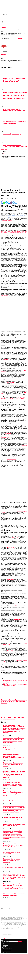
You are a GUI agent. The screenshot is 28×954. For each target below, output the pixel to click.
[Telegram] (13, 202)
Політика (5, 20)
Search (20, 38)
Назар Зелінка (10, 650)
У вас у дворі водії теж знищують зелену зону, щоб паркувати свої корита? (13, 764)
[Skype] (6, 202)
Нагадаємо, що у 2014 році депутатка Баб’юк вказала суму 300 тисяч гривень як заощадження (13, 398)
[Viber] (11, 202)
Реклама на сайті (7, 25)
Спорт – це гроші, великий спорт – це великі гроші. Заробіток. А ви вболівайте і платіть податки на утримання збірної (13, 740)
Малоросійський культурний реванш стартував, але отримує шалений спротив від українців (12, 784)
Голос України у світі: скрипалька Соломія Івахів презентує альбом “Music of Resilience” (13, 845)
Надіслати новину (7, 23)
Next (6, 149)
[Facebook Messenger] (9, 202)
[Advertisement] (14, 173)
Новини (5, 18)
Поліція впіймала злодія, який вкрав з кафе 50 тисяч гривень (14, 824)
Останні (5, 14)
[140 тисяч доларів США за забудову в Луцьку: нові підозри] (15, 116)
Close (2, 940)
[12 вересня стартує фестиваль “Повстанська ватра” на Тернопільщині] (15, 139)
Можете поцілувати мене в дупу (12, 134)
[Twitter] (16, 202)
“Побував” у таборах (9, 800)
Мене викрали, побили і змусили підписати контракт (13, 867)
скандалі (9, 435)
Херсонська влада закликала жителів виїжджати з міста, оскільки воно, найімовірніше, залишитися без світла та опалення (14, 876)
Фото (4, 22)
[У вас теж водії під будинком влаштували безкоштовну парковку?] (15, 103)
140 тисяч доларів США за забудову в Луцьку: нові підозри (14, 122)
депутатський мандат (5, 437)
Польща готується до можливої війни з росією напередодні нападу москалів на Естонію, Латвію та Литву (15, 80)
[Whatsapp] (4, 202)
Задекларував (24, 445)
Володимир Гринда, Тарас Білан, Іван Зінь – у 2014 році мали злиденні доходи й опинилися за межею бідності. (14, 232)
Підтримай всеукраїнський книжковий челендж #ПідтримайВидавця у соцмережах (13, 756)
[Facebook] (2, 202)
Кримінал (5, 21)
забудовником (8, 433)
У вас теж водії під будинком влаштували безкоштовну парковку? (14, 109)
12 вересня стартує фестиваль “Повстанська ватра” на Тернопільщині (15, 145)
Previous (2, 149)
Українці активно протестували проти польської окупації (12, 818)
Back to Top (3, 938)
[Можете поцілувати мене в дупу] (15, 128)
